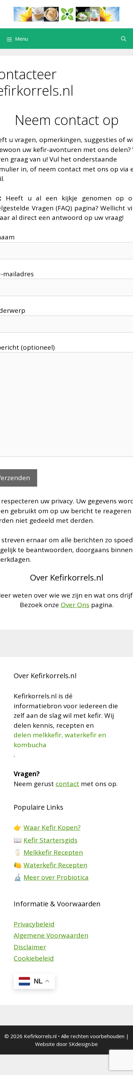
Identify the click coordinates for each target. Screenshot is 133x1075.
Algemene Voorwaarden (51, 935)
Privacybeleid (34, 924)
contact (67, 783)
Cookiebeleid (34, 958)
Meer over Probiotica (56, 877)
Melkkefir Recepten (53, 852)
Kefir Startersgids (50, 840)
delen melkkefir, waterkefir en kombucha (60, 739)
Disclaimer (30, 947)
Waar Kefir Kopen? (52, 827)
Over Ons (75, 604)
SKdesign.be (83, 1044)
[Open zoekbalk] (123, 38)
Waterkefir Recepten (55, 865)
